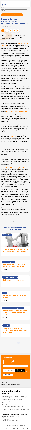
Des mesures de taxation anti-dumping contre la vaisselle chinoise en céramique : (14, 330)
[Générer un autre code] (26, 370)
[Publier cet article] (7, 30)
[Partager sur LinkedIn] (10, 30)
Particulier (8, 361)
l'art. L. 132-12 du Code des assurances (16, 111)
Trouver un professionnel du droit (10, 384)
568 (18, 343)
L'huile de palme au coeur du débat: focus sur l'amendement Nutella (14, 281)
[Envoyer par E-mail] (18, 30)
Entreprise (17, 361)
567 (16, 343)
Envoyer (8, 375)
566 (13, 343)
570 (24, 343)
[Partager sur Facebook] (14, 30)
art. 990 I (5, 168)
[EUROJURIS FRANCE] (7, 4)
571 (26, 343)
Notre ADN (4, 382)
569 (21, 343)
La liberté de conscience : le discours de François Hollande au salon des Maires (14, 313)
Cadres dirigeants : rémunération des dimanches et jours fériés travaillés (15, 250)
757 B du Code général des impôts (19, 168)
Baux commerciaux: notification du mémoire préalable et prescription (14, 266)
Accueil (3, 7)
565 (10, 343)
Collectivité (8, 362)
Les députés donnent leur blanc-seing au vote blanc (15, 296)
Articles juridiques (6, 387)
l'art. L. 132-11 (13, 136)
